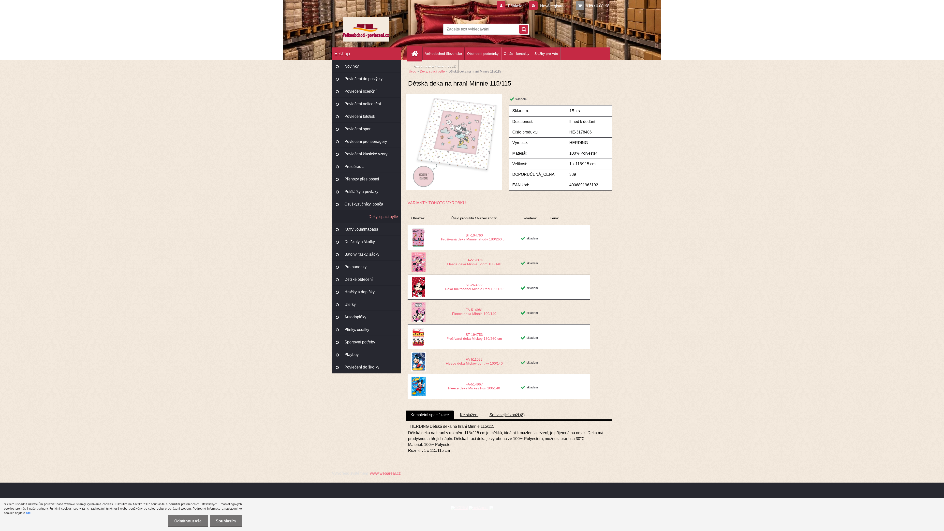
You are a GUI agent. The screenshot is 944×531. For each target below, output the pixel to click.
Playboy (351, 355)
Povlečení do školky (361, 367)
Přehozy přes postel (361, 179)
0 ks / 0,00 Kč (597, 6)
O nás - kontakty (516, 54)
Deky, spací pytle (383, 217)
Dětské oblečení (358, 279)
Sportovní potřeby (359, 342)
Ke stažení (469, 415)
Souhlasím (226, 521)
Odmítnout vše (188, 521)
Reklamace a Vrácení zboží (434, 66)
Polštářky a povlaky (361, 192)
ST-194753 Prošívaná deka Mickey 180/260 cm (474, 336)
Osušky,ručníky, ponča (363, 204)
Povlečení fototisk (359, 116)
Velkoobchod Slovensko (443, 54)
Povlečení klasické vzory (365, 154)
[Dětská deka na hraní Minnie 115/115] (454, 96)
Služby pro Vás (546, 54)
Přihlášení (517, 6)
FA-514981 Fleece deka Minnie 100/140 (474, 312)
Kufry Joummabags (361, 229)
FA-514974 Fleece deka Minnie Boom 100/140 (474, 262)
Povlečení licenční (360, 91)
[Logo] (365, 29)
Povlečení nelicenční (362, 104)
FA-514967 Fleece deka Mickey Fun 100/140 (474, 386)
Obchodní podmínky (483, 54)
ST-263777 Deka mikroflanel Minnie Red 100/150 (474, 287)
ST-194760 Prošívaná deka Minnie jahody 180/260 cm (474, 237)
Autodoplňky (355, 317)
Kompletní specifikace (430, 415)
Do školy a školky (359, 242)
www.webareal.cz (385, 473)
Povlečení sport (357, 129)
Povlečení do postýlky (363, 79)
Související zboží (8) (507, 415)
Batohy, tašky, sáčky (361, 254)
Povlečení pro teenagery (365, 141)
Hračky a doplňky (359, 292)
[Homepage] (416, 53)
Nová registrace (553, 6)
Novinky (351, 66)
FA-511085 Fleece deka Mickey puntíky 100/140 (474, 361)
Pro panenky (355, 267)
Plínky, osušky (356, 329)
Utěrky (350, 304)
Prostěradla (354, 166)
